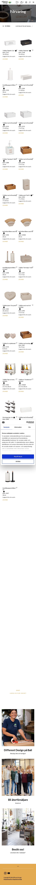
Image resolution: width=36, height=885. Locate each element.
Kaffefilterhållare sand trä (10, 231)
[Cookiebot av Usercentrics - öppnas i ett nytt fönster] (26, 422)
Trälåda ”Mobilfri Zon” (9, 50)
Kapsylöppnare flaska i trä (10, 634)
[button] (17, 2)
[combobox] (24, 26)
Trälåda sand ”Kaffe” (24, 195)
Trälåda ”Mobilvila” (24, 50)
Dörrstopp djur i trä (8, 417)
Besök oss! (18, 849)
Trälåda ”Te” (6, 526)
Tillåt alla (18, 456)
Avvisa (18, 461)
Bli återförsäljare (18, 799)
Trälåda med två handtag (26, 85)
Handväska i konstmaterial (10, 670)
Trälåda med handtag (24, 343)
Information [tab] (18, 427)
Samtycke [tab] (6, 427)
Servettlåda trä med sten (25, 560)
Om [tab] (29, 427)
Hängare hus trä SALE (25, 526)
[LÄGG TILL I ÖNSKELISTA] (16, 50)
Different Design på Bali (18, 750)
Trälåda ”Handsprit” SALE (10, 159)
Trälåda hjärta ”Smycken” (10, 305)
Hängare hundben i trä (9, 560)
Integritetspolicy (8, 879)
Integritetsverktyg (17, 879)
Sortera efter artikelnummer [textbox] (24, 26)
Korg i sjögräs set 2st (24, 634)
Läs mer (5, 59)
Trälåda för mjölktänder (9, 343)
